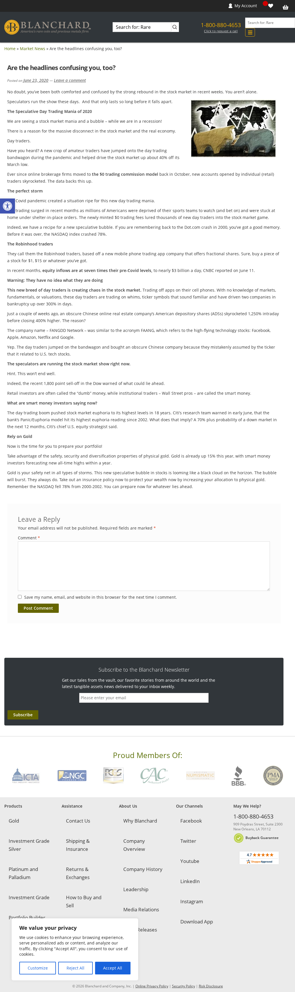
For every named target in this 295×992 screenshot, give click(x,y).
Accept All (112, 968)
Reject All (75, 968)
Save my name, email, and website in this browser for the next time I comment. (100, 597)
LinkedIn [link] (190, 881)
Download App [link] (196, 921)
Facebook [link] (191, 820)
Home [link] (10, 48)
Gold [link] (14, 820)
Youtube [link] (189, 861)
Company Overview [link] (134, 845)
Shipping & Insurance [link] (78, 845)
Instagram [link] (191, 901)
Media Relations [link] (141, 909)
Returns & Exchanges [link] (78, 873)
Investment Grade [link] (29, 897)
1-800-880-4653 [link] (221, 25)
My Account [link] (246, 5)
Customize (38, 968)
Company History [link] (142, 869)
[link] (7, 206)
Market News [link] (32, 48)
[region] (75, 949)
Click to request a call (221, 31)
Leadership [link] (135, 889)
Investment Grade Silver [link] (29, 845)
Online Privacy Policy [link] (151, 986)
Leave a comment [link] (70, 80)
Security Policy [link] (183, 986)
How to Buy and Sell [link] (83, 901)
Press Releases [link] (140, 929)
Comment (29, 538)
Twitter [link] (188, 841)
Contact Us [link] (78, 820)
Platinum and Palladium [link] (23, 873)
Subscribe (23, 714)
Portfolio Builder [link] (27, 917)
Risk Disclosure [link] (211, 986)
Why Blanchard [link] (140, 820)
